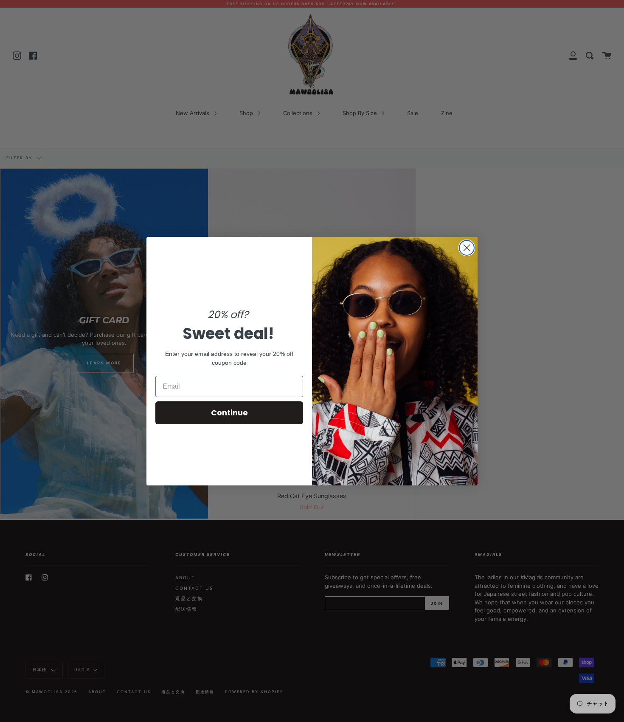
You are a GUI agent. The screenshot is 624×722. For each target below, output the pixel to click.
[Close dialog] (466, 247)
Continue (229, 412)
